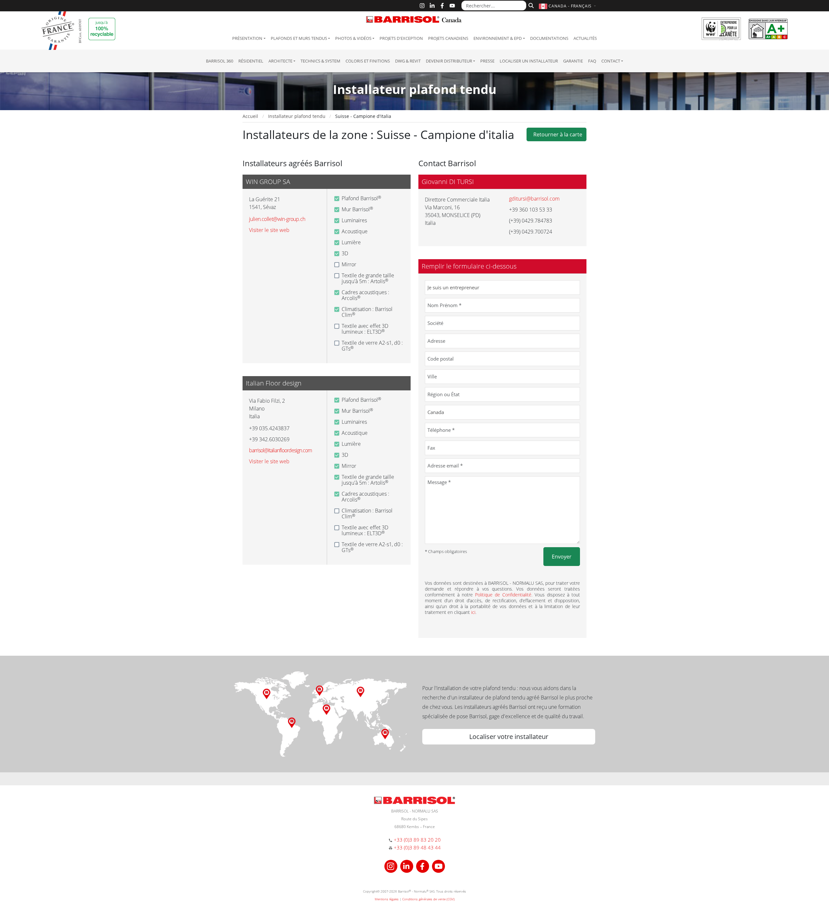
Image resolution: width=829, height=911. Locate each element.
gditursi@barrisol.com (534, 198)
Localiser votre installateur (508, 736)
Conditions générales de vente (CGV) (428, 899)
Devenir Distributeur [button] (449, 61)
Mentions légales (387, 899)
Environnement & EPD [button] (497, 38)
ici (473, 612)
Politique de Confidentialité (503, 595)
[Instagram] (422, 5)
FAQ (592, 61)
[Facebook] (442, 5)
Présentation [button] (247, 38)
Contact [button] (610, 61)
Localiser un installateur (529, 61)
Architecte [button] (280, 61)
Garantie (573, 61)
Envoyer (562, 556)
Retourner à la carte (556, 134)
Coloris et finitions (368, 61)
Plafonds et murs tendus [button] (299, 38)
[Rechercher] (530, 5)
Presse (487, 61)
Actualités (585, 38)
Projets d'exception (401, 38)
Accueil (250, 116)
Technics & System (320, 61)
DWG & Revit (408, 61)
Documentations (549, 38)
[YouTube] (452, 5)
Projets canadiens (448, 38)
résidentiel (250, 61)
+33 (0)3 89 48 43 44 (417, 847)
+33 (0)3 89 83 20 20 (417, 839)
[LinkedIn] (432, 5)
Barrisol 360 (219, 61)
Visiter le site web (269, 230)
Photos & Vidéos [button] (353, 38)
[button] (568, 6)
